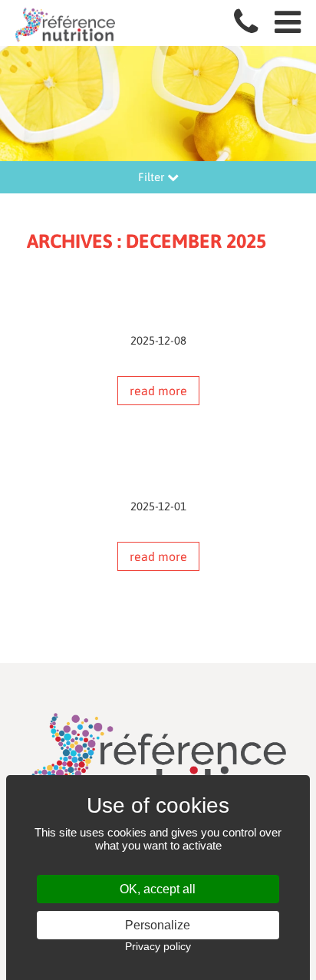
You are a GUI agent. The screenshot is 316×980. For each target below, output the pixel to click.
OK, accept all (158, 889)
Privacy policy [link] (158, 946)
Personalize (157, 925)
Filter (152, 176)
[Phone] (246, 22)
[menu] (288, 22)
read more (158, 391)
